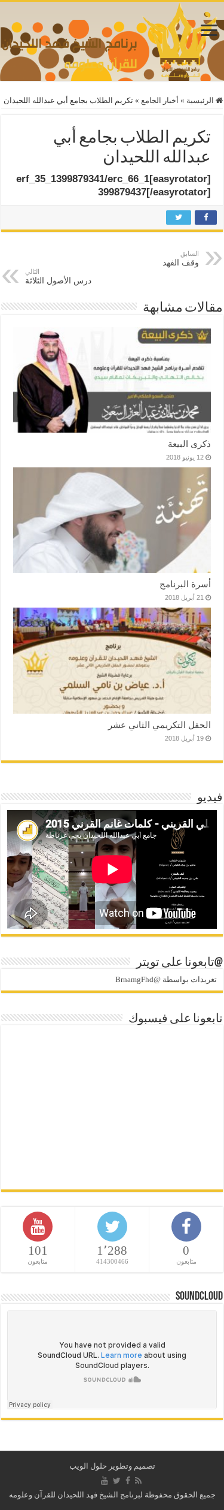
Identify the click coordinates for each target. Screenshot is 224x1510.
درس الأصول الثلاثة (58, 276)
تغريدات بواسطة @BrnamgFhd (166, 979)
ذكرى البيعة (189, 444)
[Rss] (138, 1480)
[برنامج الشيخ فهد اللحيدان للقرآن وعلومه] (112, 39)
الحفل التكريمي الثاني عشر (159, 725)
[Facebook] (127, 1480)
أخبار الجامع (160, 100)
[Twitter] (117, 1480)
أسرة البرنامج (185, 584)
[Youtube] (104, 1480)
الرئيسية (201, 100)
